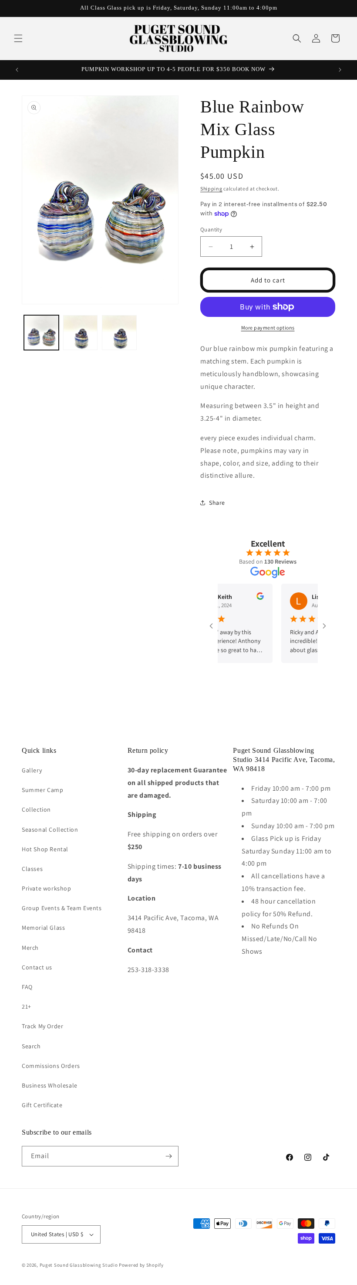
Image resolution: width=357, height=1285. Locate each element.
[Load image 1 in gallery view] (41, 332)
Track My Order (42, 1026)
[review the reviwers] (246, 598)
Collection (36, 809)
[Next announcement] (340, 69)
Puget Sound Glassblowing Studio (79, 1265)
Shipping (211, 188)
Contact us (37, 967)
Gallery (32, 770)
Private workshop (46, 888)
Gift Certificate (42, 1105)
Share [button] (217, 503)
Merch (30, 948)
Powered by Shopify (141, 1265)
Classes (32, 869)
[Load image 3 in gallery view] (119, 332)
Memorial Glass (43, 927)
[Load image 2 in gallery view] (80, 332)
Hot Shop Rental (45, 849)
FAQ (27, 987)
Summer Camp (43, 790)
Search (31, 1046)
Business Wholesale (49, 1085)
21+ (26, 1006)
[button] (18, 38)
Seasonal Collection (50, 829)
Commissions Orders (51, 1066)
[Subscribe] (168, 1156)
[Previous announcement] (17, 69)
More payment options (268, 327)
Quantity (211, 229)
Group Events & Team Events (62, 908)
